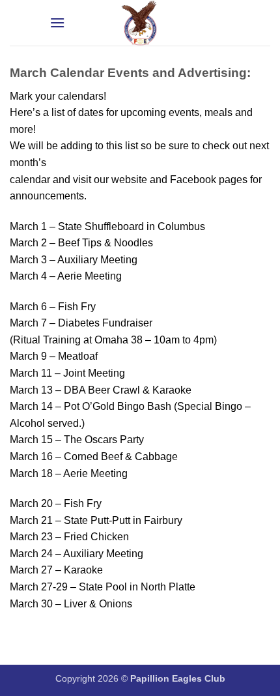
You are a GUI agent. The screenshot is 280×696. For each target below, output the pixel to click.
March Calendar (58, 73)
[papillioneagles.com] (140, 23)
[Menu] (57, 22)
